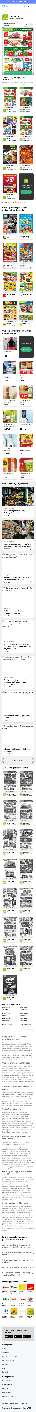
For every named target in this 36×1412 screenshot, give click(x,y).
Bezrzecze (24, 1020)
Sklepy (7, 12)
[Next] (34, 2)
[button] (18, 1246)
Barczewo (24, 1014)
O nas (4, 1348)
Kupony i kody (7, 1380)
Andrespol (24, 1009)
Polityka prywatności (9, 1356)
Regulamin (6, 1364)
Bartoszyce (6, 1020)
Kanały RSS (27, 1408)
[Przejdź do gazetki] (31, 25)
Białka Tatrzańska (26, 1025)
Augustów (6, 1014)
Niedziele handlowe (9, 1396)
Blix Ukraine (6, 1392)
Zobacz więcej (18, 760)
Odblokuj (26, 192)
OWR (4, 1368)
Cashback (5, 1388)
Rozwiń (28, 1029)
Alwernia (6, 1009)
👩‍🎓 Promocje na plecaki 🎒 (18, 2)
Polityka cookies (8, 1360)
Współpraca (6, 1352)
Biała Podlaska (8, 1025)
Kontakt (5, 1372)
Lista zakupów (7, 1384)
